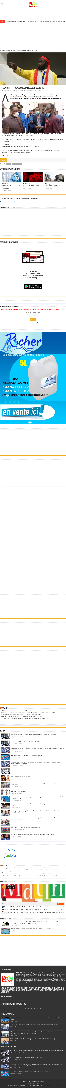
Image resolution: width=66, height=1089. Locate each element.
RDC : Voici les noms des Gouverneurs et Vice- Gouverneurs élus (26, 755)
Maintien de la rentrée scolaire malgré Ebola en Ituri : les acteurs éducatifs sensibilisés (22, 870)
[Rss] (25, 1008)
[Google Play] (40, 1008)
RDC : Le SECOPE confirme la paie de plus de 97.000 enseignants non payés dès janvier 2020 (33, 734)
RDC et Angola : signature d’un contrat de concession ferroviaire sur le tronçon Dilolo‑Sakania (24, 868)
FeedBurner (38, 323)
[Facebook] (28, 1008)
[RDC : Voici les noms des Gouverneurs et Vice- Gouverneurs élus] (5, 757)
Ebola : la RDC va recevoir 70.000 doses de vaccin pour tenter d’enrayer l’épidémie (34, 1025)
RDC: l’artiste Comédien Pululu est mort (20, 776)
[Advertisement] (33, 13)
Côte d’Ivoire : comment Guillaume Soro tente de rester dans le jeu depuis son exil (21, 718)
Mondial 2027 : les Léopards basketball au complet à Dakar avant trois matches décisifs (22, 874)
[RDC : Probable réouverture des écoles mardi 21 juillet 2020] (5, 743)
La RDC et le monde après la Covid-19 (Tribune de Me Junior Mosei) (32, 185)
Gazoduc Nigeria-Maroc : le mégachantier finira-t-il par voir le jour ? (18, 714)
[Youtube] (34, 1008)
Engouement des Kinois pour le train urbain (11, 872)
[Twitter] (31, 1008)
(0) (20, 201)
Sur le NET (4, 865)
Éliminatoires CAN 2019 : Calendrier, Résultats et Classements (25, 827)
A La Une (8, 50)
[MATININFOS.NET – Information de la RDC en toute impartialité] (33, 4)
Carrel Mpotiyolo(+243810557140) (35, 1081)
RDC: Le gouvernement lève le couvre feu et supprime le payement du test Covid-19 (53, 185)
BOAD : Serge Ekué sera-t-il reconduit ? (10, 710)
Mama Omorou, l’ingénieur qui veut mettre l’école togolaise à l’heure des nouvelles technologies (24, 712)
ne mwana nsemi (17, 164)
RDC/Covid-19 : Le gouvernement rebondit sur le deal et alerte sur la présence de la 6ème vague (11, 186)
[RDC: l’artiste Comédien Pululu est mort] (5, 778)
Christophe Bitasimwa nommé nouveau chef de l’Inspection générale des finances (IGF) (32, 928)
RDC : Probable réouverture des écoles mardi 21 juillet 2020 (25, 741)
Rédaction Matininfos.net (9, 90)
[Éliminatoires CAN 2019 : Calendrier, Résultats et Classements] (5, 830)
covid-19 (9, 164)
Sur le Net (4, 708)
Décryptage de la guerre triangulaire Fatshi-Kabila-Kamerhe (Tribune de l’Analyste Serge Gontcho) (35, 811)
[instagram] (37, 1008)
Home (3, 50)
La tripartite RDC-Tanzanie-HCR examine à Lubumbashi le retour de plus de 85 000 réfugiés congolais (26, 876)
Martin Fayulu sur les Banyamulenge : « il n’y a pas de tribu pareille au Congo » (24, 21)
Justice (31, 90)
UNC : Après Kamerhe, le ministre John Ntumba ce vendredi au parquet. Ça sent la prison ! (32, 834)
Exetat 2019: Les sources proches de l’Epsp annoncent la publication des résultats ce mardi (33, 818)
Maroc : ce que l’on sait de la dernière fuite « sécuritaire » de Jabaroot (18, 716)
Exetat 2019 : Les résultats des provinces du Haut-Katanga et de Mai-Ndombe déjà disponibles (34, 769)
